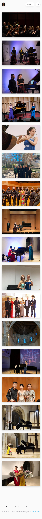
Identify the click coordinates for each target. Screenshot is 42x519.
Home (7, 507)
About (14, 507)
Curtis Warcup (35, 511)
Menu (29, 4)
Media (20, 507)
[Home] (3, 4)
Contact (33, 507)
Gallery (27, 507)
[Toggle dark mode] (38, 4)
